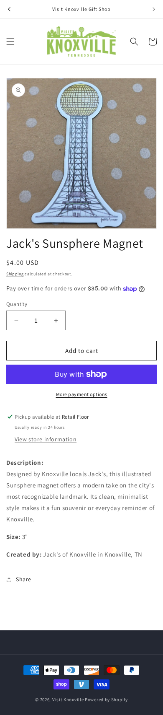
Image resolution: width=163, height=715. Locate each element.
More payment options (81, 394)
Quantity (16, 304)
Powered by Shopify (106, 699)
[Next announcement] (154, 9)
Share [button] (23, 579)
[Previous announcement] (9, 9)
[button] (10, 41)
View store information (45, 439)
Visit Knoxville (68, 699)
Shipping (15, 274)
